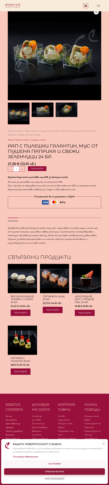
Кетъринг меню (65, 423)
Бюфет (61, 427)
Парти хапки (31, 130)
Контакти (11, 419)
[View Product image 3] (66, 110)
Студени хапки (46, 130)
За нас (9, 416)
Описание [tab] (13, 220)
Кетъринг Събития (67, 438)
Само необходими (54, 478)
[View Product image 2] (42, 110)
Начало (11, 130)
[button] (85, 5)
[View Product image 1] (19, 113)
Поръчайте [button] (20, 312)
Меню (20, 130)
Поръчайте (37, 168)
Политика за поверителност (25, 456)
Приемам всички (54, 471)
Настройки (54, 463)
